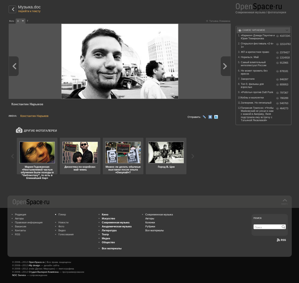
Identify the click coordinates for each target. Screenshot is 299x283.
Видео (62, 230)
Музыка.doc (29, 7)
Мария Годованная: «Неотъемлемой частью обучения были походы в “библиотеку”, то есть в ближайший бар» (37, 172)
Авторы (19, 218)
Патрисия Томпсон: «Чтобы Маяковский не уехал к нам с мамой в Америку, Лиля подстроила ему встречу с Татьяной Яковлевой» (257, 114)
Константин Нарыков (34, 116)
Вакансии (20, 226)
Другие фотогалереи (40, 130)
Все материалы (154, 230)
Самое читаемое (253, 30)
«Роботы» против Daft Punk (257, 92)
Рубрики (150, 226)
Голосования (66, 234)
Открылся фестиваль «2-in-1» (257, 45)
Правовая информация (29, 222)
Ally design (34, 265)
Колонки (150, 222)
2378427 (285, 52)
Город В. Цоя (166, 166)
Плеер (62, 214)
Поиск (257, 218)
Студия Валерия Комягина (44, 272)
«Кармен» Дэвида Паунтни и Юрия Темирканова (258, 37)
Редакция (20, 214)
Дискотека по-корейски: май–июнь (80, 168)
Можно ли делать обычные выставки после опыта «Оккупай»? (123, 169)
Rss (283, 240)
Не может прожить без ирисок (254, 72)
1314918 (285, 57)
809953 (284, 84)
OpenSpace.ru (37, 262)
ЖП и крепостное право (255, 52)
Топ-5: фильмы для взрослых (252, 85)
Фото (61, 226)
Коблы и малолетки (252, 97)
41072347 (285, 35)
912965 (284, 62)
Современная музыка (250, 12)
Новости (63, 222)
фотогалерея (277, 12)
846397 (284, 79)
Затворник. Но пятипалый (256, 102)
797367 (284, 92)
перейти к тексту (29, 11)
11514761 (285, 44)
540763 (284, 103)
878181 (284, 71)
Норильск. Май (250, 57)
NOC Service (19, 275)
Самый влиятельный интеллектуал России (253, 64)
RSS (17, 234)
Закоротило (248, 78)
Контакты (20, 230)
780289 (284, 98)
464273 (284, 108)
